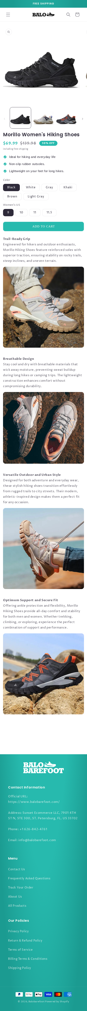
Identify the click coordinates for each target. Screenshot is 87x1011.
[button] (8, 14)
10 (21, 212)
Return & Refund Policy (25, 941)
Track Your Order (20, 888)
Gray (49, 187)
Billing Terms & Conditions (28, 959)
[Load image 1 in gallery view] (20, 117)
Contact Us (16, 869)
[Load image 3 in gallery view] (66, 117)
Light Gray (36, 196)
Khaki (68, 187)
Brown (12, 196)
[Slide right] (82, 118)
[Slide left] (4, 118)
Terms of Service (20, 950)
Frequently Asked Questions (29, 878)
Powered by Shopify (57, 1001)
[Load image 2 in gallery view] (43, 117)
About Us (15, 897)
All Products (17, 906)
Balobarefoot (37, 1001)
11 (34, 212)
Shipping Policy (19, 968)
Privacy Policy (18, 931)
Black (11, 187)
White (31, 187)
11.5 (49, 212)
